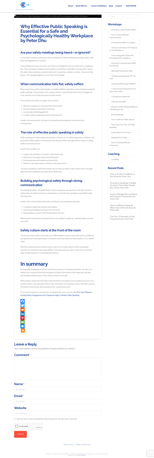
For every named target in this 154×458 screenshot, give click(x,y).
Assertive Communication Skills (123, 30)
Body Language (117, 114)
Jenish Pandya (81, 455)
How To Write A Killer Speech (122, 119)
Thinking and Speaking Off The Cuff (122, 77)
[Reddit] (22, 309)
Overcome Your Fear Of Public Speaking (122, 126)
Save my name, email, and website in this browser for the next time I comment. (47, 419)
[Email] (22, 322)
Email (19, 396)
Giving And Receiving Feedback (123, 84)
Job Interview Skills (118, 102)
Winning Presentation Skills (122, 71)
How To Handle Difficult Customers (119, 143)
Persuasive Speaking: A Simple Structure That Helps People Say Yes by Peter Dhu (123, 185)
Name (19, 384)
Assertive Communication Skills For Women (122, 64)
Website (20, 408)
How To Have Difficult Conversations (119, 36)
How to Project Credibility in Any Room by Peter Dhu (122, 175)
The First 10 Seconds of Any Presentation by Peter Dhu (122, 217)
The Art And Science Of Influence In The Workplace (123, 49)
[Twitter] (22, 305)
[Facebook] (22, 301)
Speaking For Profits (119, 137)
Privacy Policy (69, 444)
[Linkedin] (22, 314)
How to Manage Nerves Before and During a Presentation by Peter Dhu (123, 196)
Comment (22, 355)
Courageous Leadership (120, 96)
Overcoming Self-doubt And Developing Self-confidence (121, 56)
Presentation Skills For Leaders (123, 42)
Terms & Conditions (83, 444)
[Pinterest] (22, 318)
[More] (22, 330)
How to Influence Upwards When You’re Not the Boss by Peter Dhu (123, 207)
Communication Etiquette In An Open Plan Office (122, 90)
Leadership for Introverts (121, 132)
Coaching (115, 159)
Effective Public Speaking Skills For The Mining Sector (123, 108)
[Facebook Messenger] (22, 326)
